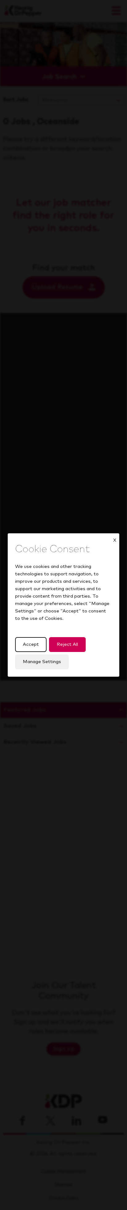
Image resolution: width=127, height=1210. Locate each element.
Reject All (67, 644)
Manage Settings (42, 661)
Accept (31, 644)
